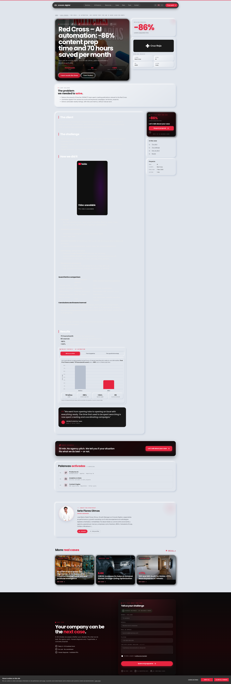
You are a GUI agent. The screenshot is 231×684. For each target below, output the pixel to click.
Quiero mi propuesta (145, 664)
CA (162, 5)
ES (155, 5)
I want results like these (69, 75)
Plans (123, 5)
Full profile (95, 531)
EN (158, 5)
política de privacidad (141, 656)
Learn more (98, 681)
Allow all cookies (221, 679)
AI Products (97, 5)
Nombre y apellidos (127, 614)
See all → (172, 550)
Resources (108, 5)
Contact (136, 5)
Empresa (123, 622)
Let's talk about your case (157, 448)
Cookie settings (193, 679)
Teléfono (123, 637)
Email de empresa (126, 629)
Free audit (171, 5)
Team (129, 5)
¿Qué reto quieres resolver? (133, 644)
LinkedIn (83, 531)
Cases (117, 5)
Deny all (207, 679)
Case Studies (88, 75)
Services (87, 5)
